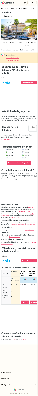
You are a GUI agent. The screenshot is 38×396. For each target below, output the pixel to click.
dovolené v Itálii (24, 211)
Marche (9, 16)
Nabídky (12, 43)
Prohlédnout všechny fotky (19, 163)
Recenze (19, 43)
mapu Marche (29, 230)
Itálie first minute (15, 217)
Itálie (4, 16)
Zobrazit (25, 302)
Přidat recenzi (27, 44)
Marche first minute (12, 60)
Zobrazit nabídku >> (28, 83)
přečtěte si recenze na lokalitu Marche (23, 225)
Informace (5, 378)
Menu (33, 3)
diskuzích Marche (14, 237)
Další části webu (7, 372)
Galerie (33, 43)
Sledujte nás (5, 385)
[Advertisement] (19, 97)
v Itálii (14, 340)
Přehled (4, 43)
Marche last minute (12, 58)
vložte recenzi (6, 139)
